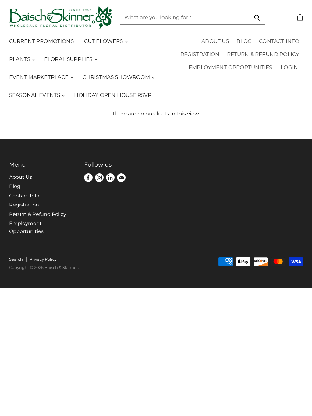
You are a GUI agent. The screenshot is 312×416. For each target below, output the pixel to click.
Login (289, 67)
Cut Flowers (104, 41)
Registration (200, 54)
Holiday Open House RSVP (112, 95)
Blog (244, 41)
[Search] (257, 18)
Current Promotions (41, 41)
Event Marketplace (39, 77)
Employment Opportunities (230, 67)
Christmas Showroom (117, 77)
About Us (215, 41)
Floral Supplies (69, 59)
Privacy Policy (43, 259)
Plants (20, 59)
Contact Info (279, 41)
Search (16, 259)
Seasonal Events (35, 95)
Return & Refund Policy (263, 54)
